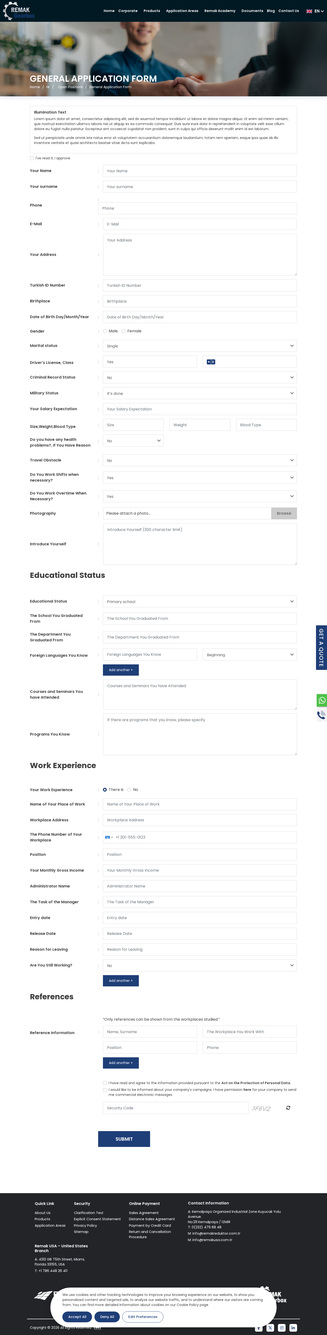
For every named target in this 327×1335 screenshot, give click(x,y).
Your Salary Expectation (53, 409)
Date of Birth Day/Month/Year (59, 317)
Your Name (40, 170)
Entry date (40, 918)
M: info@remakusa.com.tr (210, 1239)
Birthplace (40, 301)
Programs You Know (50, 734)
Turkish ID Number (47, 285)
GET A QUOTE (321, 648)
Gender (37, 331)
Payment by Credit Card (150, 1225)
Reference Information (52, 1033)
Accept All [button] (77, 1316)
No (135, 789)
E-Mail (36, 224)
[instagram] (282, 1328)
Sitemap (81, 1231)
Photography (43, 513)
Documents (252, 10)
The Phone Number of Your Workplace (56, 837)
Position (38, 854)
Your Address (43, 254)
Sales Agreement (144, 1212)
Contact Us (288, 10)
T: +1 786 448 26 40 (51, 1270)
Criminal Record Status (52, 377)
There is (116, 789)
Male (113, 331)
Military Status (44, 393)
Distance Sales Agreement (152, 1219)
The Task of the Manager (54, 902)
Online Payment (144, 1203)
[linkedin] (293, 1328)
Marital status (43, 345)
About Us (43, 1212)
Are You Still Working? (51, 965)
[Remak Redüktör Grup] (19, 11)
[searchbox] (218, 362)
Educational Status (48, 601)
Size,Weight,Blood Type (53, 426)
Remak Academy (220, 10)
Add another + (121, 670)
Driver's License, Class (51, 362)
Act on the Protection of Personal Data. (256, 1083)
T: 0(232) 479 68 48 (204, 1227)
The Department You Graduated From (50, 637)
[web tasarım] (97, 1327)
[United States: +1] (108, 837)
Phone (36, 205)
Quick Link (44, 1203)
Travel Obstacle (45, 460)
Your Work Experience (51, 790)
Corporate (128, 10)
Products (152, 10)
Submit (124, 1139)
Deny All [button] (107, 1316)
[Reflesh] (288, 1108)
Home (109, 10)
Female (134, 331)
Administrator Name (50, 886)
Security (82, 1203)
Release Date (43, 933)
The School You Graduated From (56, 618)
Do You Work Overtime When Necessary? (58, 496)
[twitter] (270, 1328)
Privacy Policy (85, 1225)
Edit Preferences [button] (143, 1316)
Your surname (43, 186)
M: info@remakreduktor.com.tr (214, 1233)
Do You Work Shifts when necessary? (54, 477)
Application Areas (182, 10)
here (247, 1089)
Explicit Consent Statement (97, 1219)
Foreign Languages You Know (59, 655)
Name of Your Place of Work (57, 804)
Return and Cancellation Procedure (150, 1234)
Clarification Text (88, 1212)
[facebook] (259, 1328)
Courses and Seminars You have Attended (56, 694)
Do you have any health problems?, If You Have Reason (60, 442)
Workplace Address (49, 820)
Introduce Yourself (48, 544)
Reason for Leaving (49, 949)
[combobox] (250, 362)
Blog (271, 10)
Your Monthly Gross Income (57, 870)
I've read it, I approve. (53, 158)
